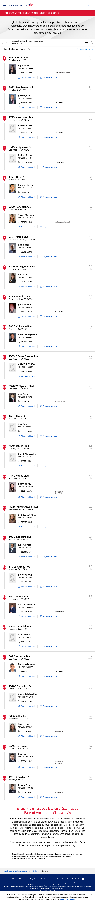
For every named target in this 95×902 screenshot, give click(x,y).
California (36, 871)
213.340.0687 (26, 612)
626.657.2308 (26, 252)
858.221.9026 (26, 312)
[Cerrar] (91, 894)
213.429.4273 (26, 132)
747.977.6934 (26, 522)
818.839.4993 (26, 102)
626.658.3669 (26, 341)
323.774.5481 (26, 461)
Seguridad (33, 879)
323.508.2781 (26, 671)
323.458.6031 (26, 731)
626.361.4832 (26, 761)
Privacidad (22, 879)
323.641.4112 (26, 401)
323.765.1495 (26, 582)
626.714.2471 (26, 641)
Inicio (13, 879)
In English (88, 5)
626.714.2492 (26, 73)
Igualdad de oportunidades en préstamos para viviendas (58, 883)
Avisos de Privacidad (67, 899)
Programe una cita (50, 77)
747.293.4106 (26, 701)
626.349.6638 (26, 431)
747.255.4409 (26, 222)
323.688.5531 (26, 552)
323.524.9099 (26, 162)
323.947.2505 (26, 491)
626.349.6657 (26, 792)
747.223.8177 (26, 192)
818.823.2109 (26, 282)
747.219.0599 (26, 371)
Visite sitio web (28, 77)
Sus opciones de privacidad (71, 879)
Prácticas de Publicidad (49, 879)
